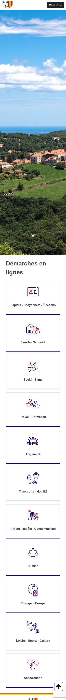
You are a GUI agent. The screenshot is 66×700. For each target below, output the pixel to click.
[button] (55, 5)
